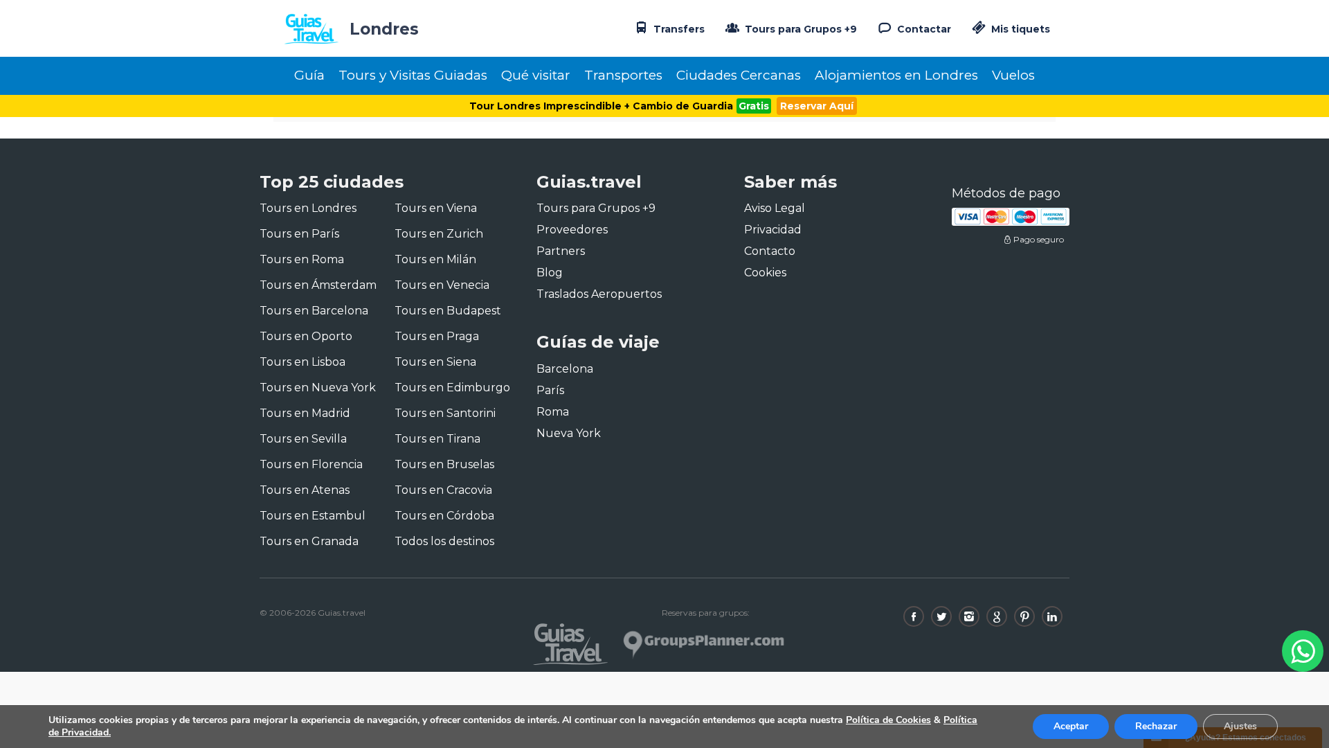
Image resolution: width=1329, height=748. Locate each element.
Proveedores (572, 229)
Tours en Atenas (305, 490)
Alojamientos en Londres (896, 75)
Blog (549, 272)
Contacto (769, 251)
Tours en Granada (309, 541)
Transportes (623, 75)
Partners (560, 251)
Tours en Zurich (439, 233)
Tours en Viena (436, 208)
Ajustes (1240, 726)
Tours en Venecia (442, 285)
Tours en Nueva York (318, 387)
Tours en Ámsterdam (318, 285)
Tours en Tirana (437, 438)
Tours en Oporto (306, 336)
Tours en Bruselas (444, 464)
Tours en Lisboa (302, 361)
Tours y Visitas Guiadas (412, 75)
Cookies (765, 272)
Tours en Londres (308, 208)
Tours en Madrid (305, 413)
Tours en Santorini (445, 413)
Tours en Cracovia (443, 490)
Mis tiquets (1019, 29)
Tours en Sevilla (303, 438)
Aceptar (1071, 726)
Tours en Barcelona (314, 310)
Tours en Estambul (312, 515)
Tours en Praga (437, 336)
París (550, 390)
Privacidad (773, 229)
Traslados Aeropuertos (599, 294)
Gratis (754, 106)
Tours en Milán (435, 259)
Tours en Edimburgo (452, 387)
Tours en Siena (435, 361)
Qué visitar (535, 75)
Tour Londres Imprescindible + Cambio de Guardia (601, 106)
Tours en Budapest (448, 310)
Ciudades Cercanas (738, 75)
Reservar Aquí (816, 106)
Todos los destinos (444, 541)
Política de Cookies (888, 720)
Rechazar (1156, 726)
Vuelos (1013, 75)
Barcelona (564, 368)
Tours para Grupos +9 (799, 29)
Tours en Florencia (311, 464)
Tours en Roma (302, 259)
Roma (552, 411)
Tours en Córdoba (444, 515)
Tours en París (299, 233)
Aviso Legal (774, 208)
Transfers (678, 29)
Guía (309, 75)
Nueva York (568, 433)
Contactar (922, 29)
